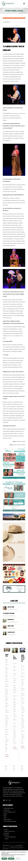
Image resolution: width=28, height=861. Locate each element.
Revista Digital (7, 819)
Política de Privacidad (14, 848)
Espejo (5, 814)
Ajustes (17, 858)
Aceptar (4, 858)
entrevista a (6, 22)
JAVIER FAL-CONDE (11, 607)
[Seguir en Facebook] (7, 800)
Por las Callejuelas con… (10, 812)
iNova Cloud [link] (12, 845)
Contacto (6, 829)
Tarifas (6, 838)
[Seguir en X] (10, 800)
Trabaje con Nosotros (9, 831)
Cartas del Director (8, 808)
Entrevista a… (7, 810)
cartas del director (12, 615)
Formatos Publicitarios (10, 837)
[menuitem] (24, 4)
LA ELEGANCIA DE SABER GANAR (9, 613)
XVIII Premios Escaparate (10, 821)
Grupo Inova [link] (7, 847)
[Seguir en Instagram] (4, 800)
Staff (5, 817)
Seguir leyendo (6, 755)
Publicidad (6, 835)
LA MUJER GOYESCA (11, 632)
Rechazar (11, 858)
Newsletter (6, 833)
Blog (14, 628)
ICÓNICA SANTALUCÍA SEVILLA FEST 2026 (22, 709)
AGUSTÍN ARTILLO (11, 619)
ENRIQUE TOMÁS (11, 626)
